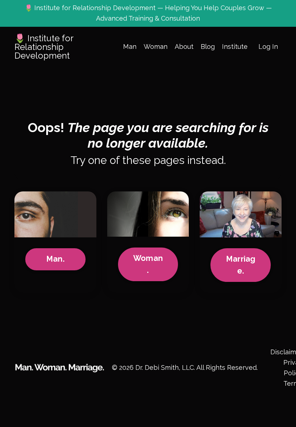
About (184, 46)
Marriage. (241, 264)
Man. (55, 258)
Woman (155, 46)
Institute (235, 46)
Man (129, 46)
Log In (268, 46)
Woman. (148, 264)
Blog (208, 46)
